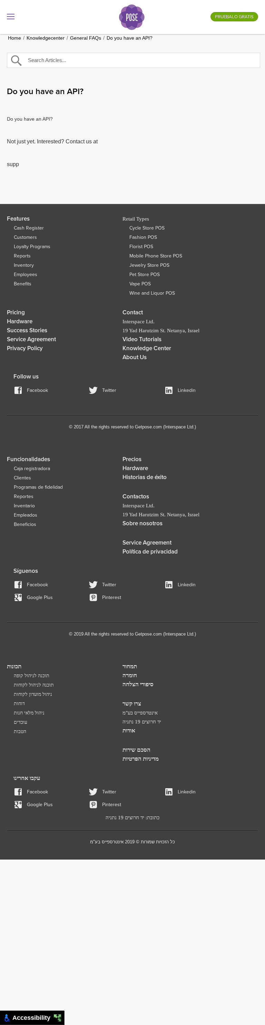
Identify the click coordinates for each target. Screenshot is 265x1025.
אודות (128, 730)
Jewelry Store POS (149, 265)
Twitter (109, 390)
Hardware (19, 321)
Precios (131, 459)
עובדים (20, 722)
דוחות (19, 704)
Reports (22, 256)
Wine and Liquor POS (152, 293)
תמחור (129, 666)
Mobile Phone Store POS (155, 256)
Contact (132, 312)
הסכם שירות (136, 749)
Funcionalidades (28, 459)
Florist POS (141, 247)
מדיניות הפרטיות (140, 758)
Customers (25, 237)
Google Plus (40, 597)
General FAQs (85, 38)
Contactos (135, 496)
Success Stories (27, 330)
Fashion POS (143, 237)
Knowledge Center (146, 348)
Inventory (24, 265)
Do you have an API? (130, 38)
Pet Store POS (144, 274)
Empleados (25, 515)
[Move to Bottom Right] (59, 1020)
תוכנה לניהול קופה (31, 676)
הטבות (20, 731)
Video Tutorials (141, 339)
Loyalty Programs (32, 247)
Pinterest (111, 597)
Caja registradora (32, 468)
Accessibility (33, 1017)
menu (10, 16)
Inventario (24, 506)
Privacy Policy (25, 348)
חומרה (129, 675)
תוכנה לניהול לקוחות (34, 685)
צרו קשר (131, 703)
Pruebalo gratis (234, 17)
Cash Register (29, 228)
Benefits (22, 284)
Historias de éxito (144, 477)
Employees (25, 274)
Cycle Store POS (147, 228)
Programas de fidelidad (38, 487)
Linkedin (187, 390)
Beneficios (25, 524)
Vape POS (140, 284)
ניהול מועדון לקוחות (33, 694)
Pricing (16, 312)
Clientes (22, 478)
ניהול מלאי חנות (29, 713)
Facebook (37, 390)
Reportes (23, 496)
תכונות (14, 666)
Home (14, 38)
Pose (132, 17)
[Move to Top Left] (56, 1016)
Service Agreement (31, 339)
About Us (134, 357)
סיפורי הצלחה (138, 684)
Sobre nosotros (142, 523)
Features (18, 218)
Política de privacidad (150, 551)
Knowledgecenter (46, 38)
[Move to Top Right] (59, 1016)
